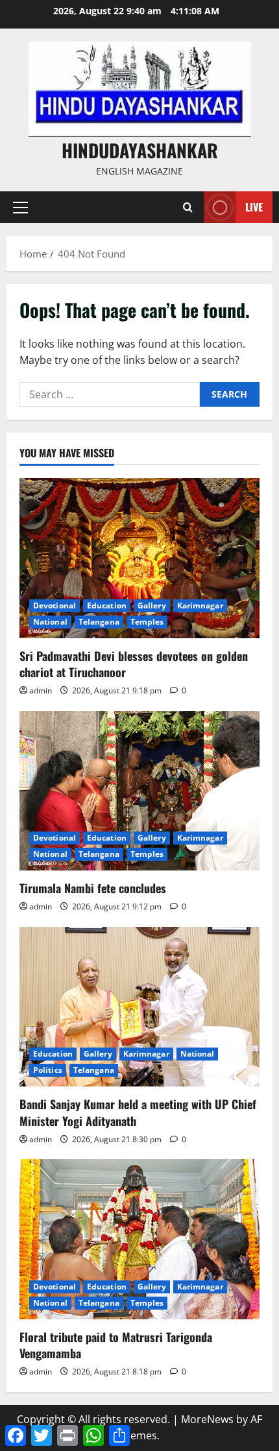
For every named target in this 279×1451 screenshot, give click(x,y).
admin (40, 690)
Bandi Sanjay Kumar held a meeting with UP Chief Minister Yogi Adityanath (137, 1112)
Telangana (99, 621)
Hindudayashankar (140, 150)
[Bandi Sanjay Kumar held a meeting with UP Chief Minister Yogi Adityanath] (139, 1007)
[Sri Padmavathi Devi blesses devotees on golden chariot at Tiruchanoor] (139, 558)
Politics (47, 1069)
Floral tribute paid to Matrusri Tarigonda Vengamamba (115, 1344)
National (50, 621)
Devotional (54, 605)
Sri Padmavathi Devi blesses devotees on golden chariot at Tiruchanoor (133, 663)
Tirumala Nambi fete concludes (92, 888)
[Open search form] (188, 207)
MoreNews (207, 1419)
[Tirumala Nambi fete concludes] (139, 791)
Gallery (152, 605)
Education (107, 605)
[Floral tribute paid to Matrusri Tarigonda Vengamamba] (139, 1239)
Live (254, 207)
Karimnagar (200, 605)
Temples (147, 621)
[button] (20, 207)
